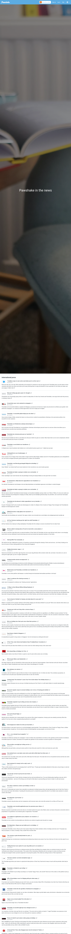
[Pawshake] (5, 2)
